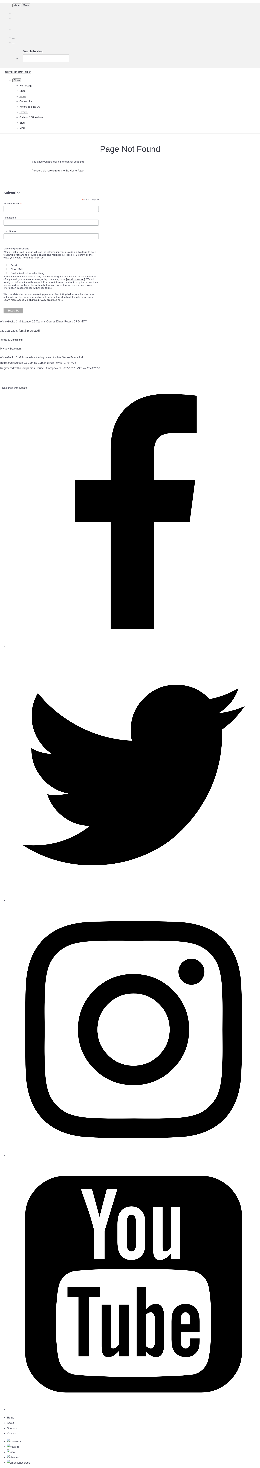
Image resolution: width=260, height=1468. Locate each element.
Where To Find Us (29, 106)
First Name (10, 217)
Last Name (10, 231)
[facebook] (133, 645)
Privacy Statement (10, 348)
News (22, 96)
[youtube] (133, 1409)
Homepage (25, 85)
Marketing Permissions (16, 248)
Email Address (13, 203)
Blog (22, 122)
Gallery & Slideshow (31, 117)
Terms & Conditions (11, 339)
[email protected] (75, 279)
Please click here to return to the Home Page (57, 170)
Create (23, 387)
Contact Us (26, 101)
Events (23, 111)
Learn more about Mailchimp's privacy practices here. (33, 299)
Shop (22, 90)
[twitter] (133, 900)
